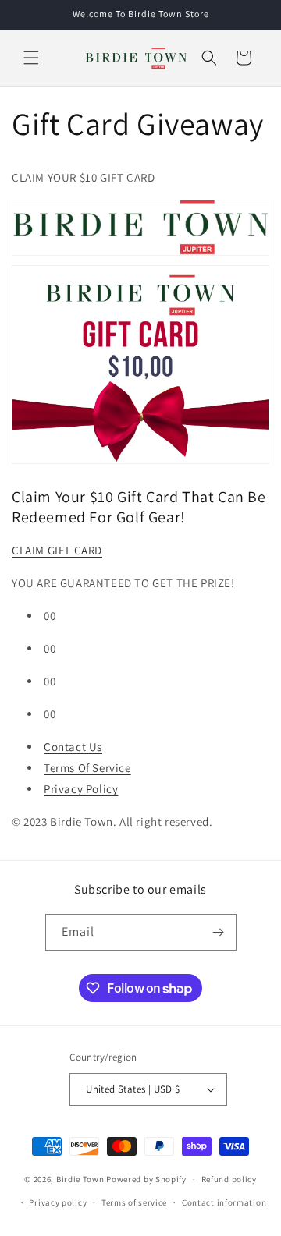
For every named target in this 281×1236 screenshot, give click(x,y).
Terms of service (134, 1202)
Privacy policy (58, 1202)
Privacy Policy (81, 788)
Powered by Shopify (146, 1179)
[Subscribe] (218, 932)
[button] (31, 58)
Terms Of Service (87, 767)
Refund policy (229, 1179)
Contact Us (73, 746)
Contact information (224, 1202)
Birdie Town (80, 1179)
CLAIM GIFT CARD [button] (57, 550)
